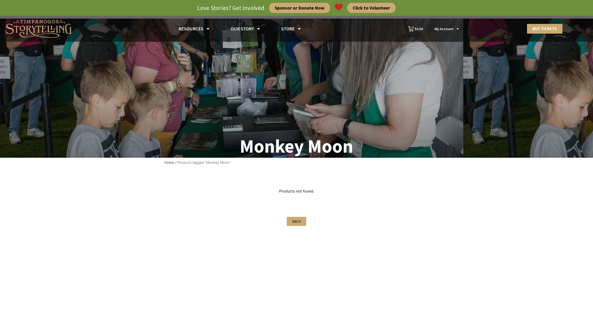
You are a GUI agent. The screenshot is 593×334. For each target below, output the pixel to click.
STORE (288, 29)
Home (169, 163)
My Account (444, 28)
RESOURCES (191, 29)
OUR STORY (242, 29)
